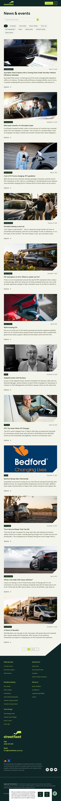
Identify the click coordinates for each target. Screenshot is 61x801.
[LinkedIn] (47, 769)
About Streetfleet (36, 686)
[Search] (37, 19)
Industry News (29, 29)
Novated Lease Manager (10, 717)
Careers (34, 697)
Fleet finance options (9, 670)
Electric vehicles (8, 690)
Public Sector (35, 666)
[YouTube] (55, 769)
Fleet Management (10, 29)
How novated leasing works (11, 697)
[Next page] (36, 649)
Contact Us (49, 3)
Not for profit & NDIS (37, 670)
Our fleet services (8, 666)
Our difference (35, 690)
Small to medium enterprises (39, 677)
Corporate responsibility (38, 693)
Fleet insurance (8, 673)
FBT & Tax (44, 26)
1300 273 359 (8, 744)
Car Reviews (13, 26)
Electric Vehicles (33, 26)
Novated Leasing (40, 29)
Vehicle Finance (9, 32)
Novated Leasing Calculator (11, 700)
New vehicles (7, 686)
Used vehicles (7, 693)
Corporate (34, 673)
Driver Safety (22, 26)
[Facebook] (51, 769)
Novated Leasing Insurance (11, 704)
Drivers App (7, 724)
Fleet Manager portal (9, 713)
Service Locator (8, 720)
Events (20, 29)
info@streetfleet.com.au (13, 750)
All (5, 26)
